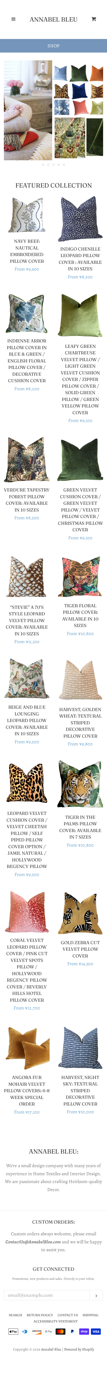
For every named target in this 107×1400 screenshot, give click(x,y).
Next (100, 110)
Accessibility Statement (56, 1321)
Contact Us (68, 1315)
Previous (7, 110)
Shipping (90, 1315)
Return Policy (40, 1315)
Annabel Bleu (54, 19)
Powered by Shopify (79, 1349)
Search (15, 1315)
